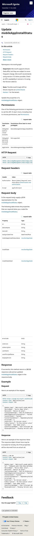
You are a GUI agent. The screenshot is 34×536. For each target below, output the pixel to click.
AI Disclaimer (5, 525)
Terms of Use (24, 531)
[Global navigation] (2, 20)
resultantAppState (26, 238)
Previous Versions (17, 525)
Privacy (12, 528)
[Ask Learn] (27, 24)
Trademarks (5, 533)
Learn (3, 24)
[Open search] (26, 20)
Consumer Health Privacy (9, 531)
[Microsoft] (17, 20)
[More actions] (31, 24)
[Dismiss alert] (31, 2)
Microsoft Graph (12, 24)
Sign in (30, 20)
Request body (7, 57)
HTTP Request (7, 52)
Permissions (6, 50)
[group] (17, 135)
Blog (26, 525)
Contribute (4, 528)
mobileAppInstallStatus (9, 100)
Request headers (8, 54)
